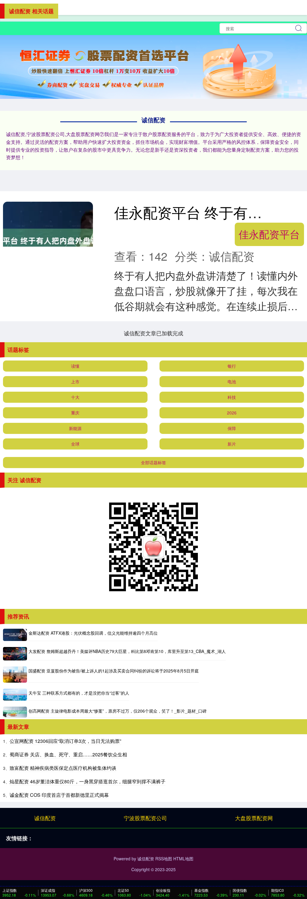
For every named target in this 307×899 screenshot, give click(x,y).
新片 (232, 444)
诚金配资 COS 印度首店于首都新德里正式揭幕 (59, 794)
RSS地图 (163, 859)
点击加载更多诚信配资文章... (153, 333)
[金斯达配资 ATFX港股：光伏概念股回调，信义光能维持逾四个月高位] (15, 635)
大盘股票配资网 (254, 818)
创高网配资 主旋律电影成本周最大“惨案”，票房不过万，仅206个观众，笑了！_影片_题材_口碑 (117, 711)
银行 (232, 366)
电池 (232, 381)
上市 (75, 381)
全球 (75, 444)
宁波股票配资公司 (145, 818)
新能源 (75, 428)
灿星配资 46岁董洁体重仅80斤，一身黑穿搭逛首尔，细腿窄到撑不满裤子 (87, 781)
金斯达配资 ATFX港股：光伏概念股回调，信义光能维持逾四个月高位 (93, 633)
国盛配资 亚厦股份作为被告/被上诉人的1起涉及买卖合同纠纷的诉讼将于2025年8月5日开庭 (113, 671)
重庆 (75, 413)
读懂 (75, 366)
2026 (232, 413)
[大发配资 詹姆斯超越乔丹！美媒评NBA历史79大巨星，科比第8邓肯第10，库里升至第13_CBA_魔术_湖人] (15, 653)
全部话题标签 (153, 462)
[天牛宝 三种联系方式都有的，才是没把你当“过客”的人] (15, 695)
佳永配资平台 (269, 234)
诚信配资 (45, 818)
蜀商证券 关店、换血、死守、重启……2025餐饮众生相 (68, 754)
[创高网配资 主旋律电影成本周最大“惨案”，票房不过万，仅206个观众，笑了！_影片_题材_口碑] (15, 712)
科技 (232, 397)
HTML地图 (183, 859)
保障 (232, 428)
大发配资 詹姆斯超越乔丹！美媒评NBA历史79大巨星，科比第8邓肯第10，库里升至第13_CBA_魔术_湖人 (127, 651)
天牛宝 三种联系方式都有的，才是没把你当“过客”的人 (78, 693)
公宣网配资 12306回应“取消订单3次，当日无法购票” (65, 740)
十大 (75, 397)
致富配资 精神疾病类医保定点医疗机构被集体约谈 (63, 767)
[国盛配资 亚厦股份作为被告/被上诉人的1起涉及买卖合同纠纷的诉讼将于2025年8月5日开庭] (15, 674)
